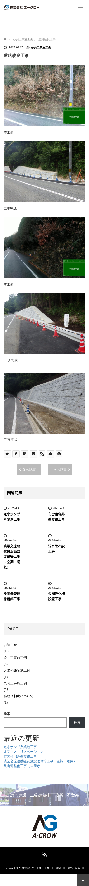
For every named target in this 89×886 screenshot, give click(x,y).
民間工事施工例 (15, 683)
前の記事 (29, 470)
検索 (7, 714)
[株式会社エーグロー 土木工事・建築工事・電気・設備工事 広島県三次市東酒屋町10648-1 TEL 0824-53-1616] (21, 7)
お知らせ (10, 645)
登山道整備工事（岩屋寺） (23, 766)
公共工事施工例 (41, 47)
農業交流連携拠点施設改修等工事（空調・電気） (12, 556)
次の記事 (60, 470)
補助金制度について (18, 696)
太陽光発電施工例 (17, 670)
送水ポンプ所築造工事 (20, 747)
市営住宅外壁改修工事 (20, 756)
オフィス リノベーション (23, 751)
